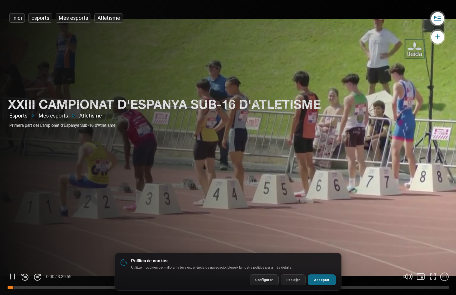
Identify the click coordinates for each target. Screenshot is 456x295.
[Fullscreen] (433, 276)
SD (444, 277)
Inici (17, 18)
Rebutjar (293, 280)
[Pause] (12, 276)
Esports (40, 18)
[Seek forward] (37, 276)
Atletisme (108, 18)
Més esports (73, 18)
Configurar (264, 280)
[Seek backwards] (25, 276)
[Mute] (408, 276)
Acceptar (322, 280)
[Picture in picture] (420, 276)
